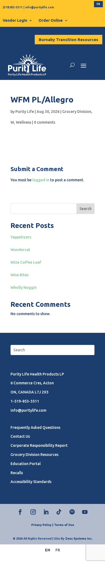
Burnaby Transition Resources (68, 39)
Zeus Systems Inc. (78, 538)
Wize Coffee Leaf (25, 262)
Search (85, 209)
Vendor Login (15, 20)
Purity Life (24, 111)
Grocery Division (76, 111)
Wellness (23, 122)
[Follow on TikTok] (59, 512)
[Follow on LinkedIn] (46, 512)
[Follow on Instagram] (33, 512)
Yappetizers (20, 237)
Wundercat (20, 250)
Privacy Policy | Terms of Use (52, 524)
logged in (40, 180)
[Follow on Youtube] (84, 512)
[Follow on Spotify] (71, 512)
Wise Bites (19, 275)
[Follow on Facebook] (20, 512)
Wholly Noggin (23, 287)
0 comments (44, 122)
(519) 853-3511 (12, 7)
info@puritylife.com (39, 7)
